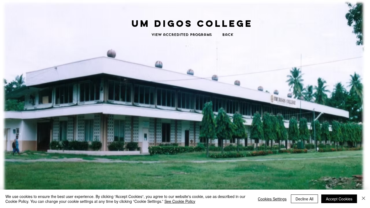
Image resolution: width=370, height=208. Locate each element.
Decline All (304, 199)
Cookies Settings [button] (272, 199)
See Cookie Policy (179, 201)
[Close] (363, 199)
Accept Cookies (339, 199)
